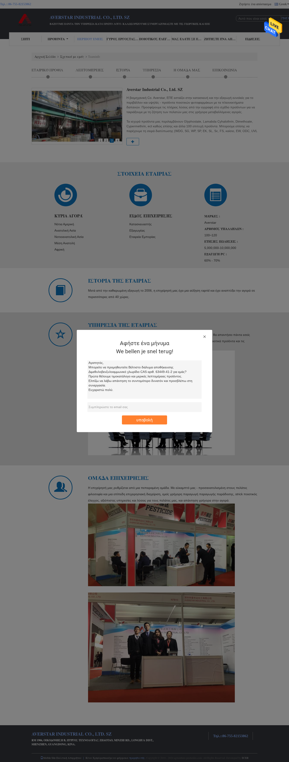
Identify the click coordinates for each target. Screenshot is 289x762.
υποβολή (144, 420)
